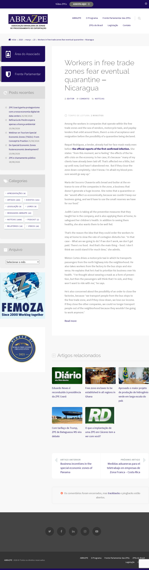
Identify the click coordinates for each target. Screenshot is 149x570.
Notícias (99, 98)
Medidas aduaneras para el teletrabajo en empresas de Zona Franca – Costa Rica (123, 466)
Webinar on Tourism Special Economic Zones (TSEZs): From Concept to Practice (24, 136)
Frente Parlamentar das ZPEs (117, 17)
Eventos (33, 200)
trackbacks (114, 493)
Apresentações (16, 193)
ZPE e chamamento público (22, 157)
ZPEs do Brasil (96, 25)
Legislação (113, 25)
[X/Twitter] (49, 531)
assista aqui (79, 4)
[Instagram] (85, 531)
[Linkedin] (73, 531)
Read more (71, 321)
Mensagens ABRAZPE (19, 213)
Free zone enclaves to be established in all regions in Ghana (100, 392)
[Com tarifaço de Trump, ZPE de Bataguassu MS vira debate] (67, 423)
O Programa (92, 17)
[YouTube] (96, 531)
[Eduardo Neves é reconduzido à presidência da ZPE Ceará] (67, 383)
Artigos (13, 200)
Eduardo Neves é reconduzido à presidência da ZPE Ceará (66, 392)
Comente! (84, 98)
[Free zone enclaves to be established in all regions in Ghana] (100, 383)
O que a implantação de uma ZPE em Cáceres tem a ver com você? (100, 432)
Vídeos (33, 226)
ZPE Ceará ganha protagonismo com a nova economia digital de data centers (24, 111)
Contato (127, 25)
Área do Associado (27, 53)
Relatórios (15, 226)
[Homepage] (28, 21)
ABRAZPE (76, 17)
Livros (32, 206)
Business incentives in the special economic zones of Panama (76, 466)
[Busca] (137, 15)
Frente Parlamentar (28, 74)
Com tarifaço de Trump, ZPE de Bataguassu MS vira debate (66, 432)
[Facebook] (61, 531)
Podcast (33, 220)
